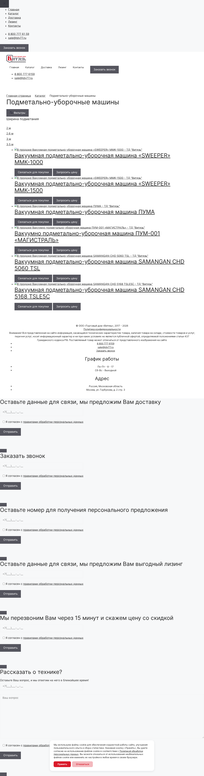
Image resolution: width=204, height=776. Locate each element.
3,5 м (9, 144)
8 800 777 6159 (25, 74)
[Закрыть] (3, 450)
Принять (62, 764)
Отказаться (82, 764)
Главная (13, 9)
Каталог (13, 13)
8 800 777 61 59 (18, 34)
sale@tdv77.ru (17, 38)
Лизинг (12, 21)
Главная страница (18, 95)
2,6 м (9, 133)
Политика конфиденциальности (102, 329)
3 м (8, 139)
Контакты (14, 25)
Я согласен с (44, 421)
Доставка (14, 17)
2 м (8, 128)
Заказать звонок (105, 350)
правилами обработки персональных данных (53, 421)
